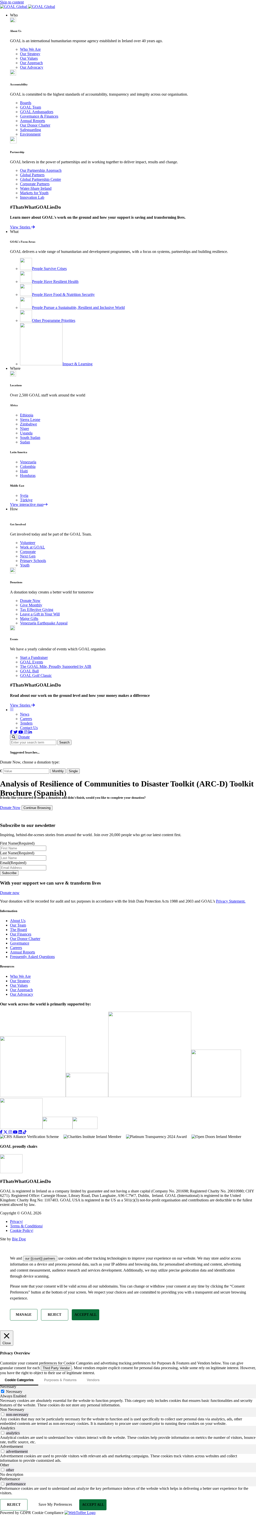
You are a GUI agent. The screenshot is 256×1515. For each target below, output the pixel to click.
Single (73, 771)
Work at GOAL (32, 547)
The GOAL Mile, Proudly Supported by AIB (55, 666)
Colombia (28, 466)
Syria (24, 495)
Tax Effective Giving (36, 609)
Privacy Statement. (231, 901)
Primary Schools (33, 561)
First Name (17, 843)
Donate (24, 737)
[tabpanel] (128, 1402)
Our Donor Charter (35, 125)
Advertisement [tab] (11, 1446)
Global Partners (32, 175)
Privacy (16, 1221)
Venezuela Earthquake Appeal (44, 623)
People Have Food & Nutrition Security (63, 294)
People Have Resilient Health (55, 281)
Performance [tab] (10, 1479)
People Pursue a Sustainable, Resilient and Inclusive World (78, 307)
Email (13, 863)
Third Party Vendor (56, 1368)
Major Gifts (29, 618)
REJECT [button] (54, 1315)
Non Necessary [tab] (12, 1409)
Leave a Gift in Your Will (40, 614)
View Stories (20, 227)
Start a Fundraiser (34, 657)
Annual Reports (32, 121)
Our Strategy (30, 54)
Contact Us (29, 728)
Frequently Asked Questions (32, 956)
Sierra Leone (30, 419)
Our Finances (20, 934)
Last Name (17, 853)
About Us (18, 921)
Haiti (24, 471)
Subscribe (9, 873)
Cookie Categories (19, 1379)
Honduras (28, 475)
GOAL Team (30, 107)
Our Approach (31, 63)
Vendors (93, 1379)
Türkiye (26, 500)
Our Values (29, 58)
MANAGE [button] (24, 1315)
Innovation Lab (32, 197)
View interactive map (27, 504)
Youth (25, 565)
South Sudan (30, 437)
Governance (19, 943)
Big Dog (19, 1239)
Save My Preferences (55, 1504)
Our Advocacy (31, 67)
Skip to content (12, 2)
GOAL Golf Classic (36, 675)
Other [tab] (4, 1465)
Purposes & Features (60, 1379)
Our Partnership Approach (41, 170)
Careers (26, 719)
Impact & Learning (77, 364)
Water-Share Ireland (36, 188)
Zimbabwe (28, 424)
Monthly (58, 771)
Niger (24, 428)
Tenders (26, 723)
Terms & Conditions (26, 1226)
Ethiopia (26, 415)
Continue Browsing (37, 808)
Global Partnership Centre (40, 179)
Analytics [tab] (7, 1428)
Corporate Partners (35, 184)
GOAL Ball (29, 671)
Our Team (18, 925)
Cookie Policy (21, 1230)
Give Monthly (31, 605)
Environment (30, 134)
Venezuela (28, 462)
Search (64, 742)
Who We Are (30, 49)
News (24, 714)
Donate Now (30, 600)
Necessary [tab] (8, 1386)
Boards (25, 103)
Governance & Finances (39, 116)
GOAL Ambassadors (36, 112)
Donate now (10, 893)
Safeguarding (30, 130)
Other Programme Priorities (53, 320)
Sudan (25, 442)
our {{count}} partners (40, 1258)
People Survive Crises (49, 268)
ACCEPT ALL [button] (85, 1315)
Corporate (28, 552)
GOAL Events (31, 662)
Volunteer (27, 543)
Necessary (14, 1391)
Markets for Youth (34, 193)
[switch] (2, 1414)
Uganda (26, 433)
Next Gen (28, 556)
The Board (18, 930)
